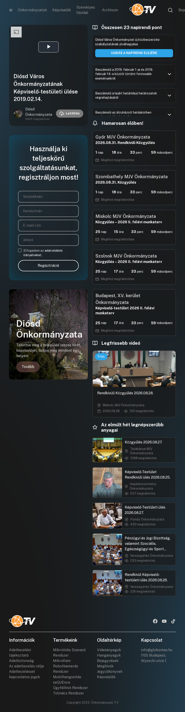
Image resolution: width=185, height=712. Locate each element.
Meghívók (105, 666)
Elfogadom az (42, 253)
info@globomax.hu (156, 650)
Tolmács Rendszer (68, 693)
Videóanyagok (109, 650)
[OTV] (143, 10)
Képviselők (61, 10)
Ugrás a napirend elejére (134, 53)
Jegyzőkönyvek (110, 671)
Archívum (110, 10)
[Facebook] (155, 621)
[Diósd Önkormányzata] (18, 114)
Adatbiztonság (21, 661)
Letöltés (73, 113)
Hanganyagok (109, 655)
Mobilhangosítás (67, 677)
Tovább (28, 367)
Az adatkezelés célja (26, 666)
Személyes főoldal (85, 10)
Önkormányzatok (32, 10)
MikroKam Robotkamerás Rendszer (65, 666)
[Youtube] (164, 621)
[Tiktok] (173, 621)
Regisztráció (48, 265)
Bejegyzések (107, 661)
